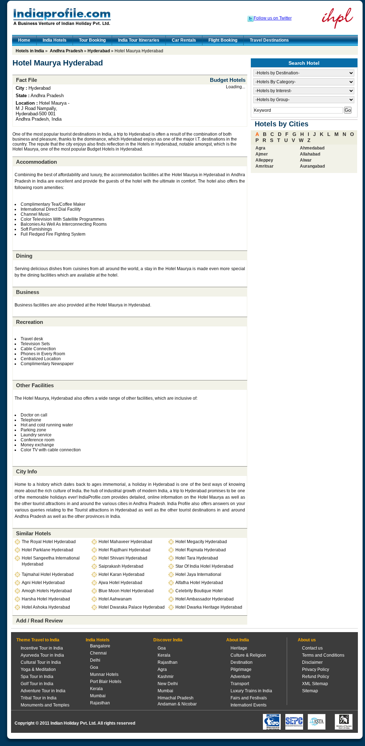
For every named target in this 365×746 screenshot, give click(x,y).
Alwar (306, 160)
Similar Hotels (33, 533)
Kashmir (166, 676)
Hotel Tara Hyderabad (196, 558)
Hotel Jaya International (198, 574)
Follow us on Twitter (273, 18)
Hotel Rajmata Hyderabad (200, 549)
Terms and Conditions (323, 655)
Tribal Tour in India (39, 697)
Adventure (240, 676)
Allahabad (310, 154)
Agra (260, 148)
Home (24, 40)
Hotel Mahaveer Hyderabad (125, 541)
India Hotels (55, 40)
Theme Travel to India (37, 639)
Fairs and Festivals (249, 697)
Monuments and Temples (45, 705)
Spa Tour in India (37, 676)
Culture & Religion (248, 655)
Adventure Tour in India (43, 690)
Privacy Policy (315, 669)
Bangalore (100, 645)
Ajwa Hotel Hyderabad (120, 582)
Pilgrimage (241, 669)
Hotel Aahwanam (115, 599)
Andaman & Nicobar (177, 704)
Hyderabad (99, 50)
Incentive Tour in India (42, 648)
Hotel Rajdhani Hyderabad (124, 549)
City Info (26, 471)
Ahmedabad (312, 148)
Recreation (29, 322)
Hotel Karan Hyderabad (121, 574)
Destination (242, 662)
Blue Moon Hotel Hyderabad (126, 590)
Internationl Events (248, 705)
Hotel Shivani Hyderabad (123, 558)
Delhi (95, 660)
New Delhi (168, 683)
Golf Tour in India (37, 683)
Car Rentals (184, 40)
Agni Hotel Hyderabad (43, 582)
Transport (240, 683)
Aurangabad (312, 166)
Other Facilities (35, 385)
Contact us (312, 648)
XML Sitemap (315, 683)
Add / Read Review (39, 621)
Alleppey (264, 160)
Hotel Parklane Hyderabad (47, 549)
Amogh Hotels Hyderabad (47, 590)
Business (27, 292)
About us (307, 639)
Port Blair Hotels (105, 681)
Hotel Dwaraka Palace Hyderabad (132, 607)
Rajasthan (100, 702)
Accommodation (36, 162)
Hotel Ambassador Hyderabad (204, 599)
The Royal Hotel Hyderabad (49, 541)
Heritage (239, 648)
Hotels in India (30, 50)
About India (237, 639)
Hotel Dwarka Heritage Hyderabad (208, 607)
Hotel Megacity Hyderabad (201, 541)
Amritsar (264, 166)
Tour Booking (92, 40)
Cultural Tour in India (41, 662)
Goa (94, 667)
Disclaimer (312, 662)
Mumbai (98, 695)
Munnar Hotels (104, 674)
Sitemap (310, 690)
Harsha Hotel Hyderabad (46, 599)
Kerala (96, 688)
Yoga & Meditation (38, 669)
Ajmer (261, 154)
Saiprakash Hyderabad (121, 566)
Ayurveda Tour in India (42, 655)
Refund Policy (315, 676)
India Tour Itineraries (138, 40)
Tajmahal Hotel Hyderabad (48, 574)
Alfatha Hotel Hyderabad (199, 582)
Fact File (26, 80)
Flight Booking (222, 40)
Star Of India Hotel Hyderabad (204, 566)
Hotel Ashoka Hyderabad (46, 607)
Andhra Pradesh (66, 50)
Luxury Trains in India (251, 690)
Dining (24, 256)
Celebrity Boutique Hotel (199, 590)
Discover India (167, 639)
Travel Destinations (269, 40)
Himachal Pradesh (176, 697)
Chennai (98, 653)
